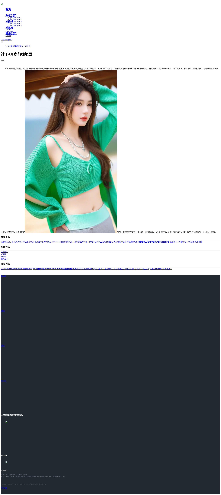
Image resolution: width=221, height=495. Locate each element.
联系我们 (11, 33)
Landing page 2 (16, 19)
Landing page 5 (16, 25)
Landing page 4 (16, 23)
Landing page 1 (16, 17)
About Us (9, 27)
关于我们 (11, 15)
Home (8, 15)
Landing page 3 (16, 21)
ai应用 (27, 46)
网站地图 (4, 488)
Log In (3, 40)
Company (9, 32)
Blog (7, 34)
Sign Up (9, 40)
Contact (8, 36)
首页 (8, 9)
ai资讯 (9, 21)
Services (9, 29)
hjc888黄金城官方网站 (14, 46)
